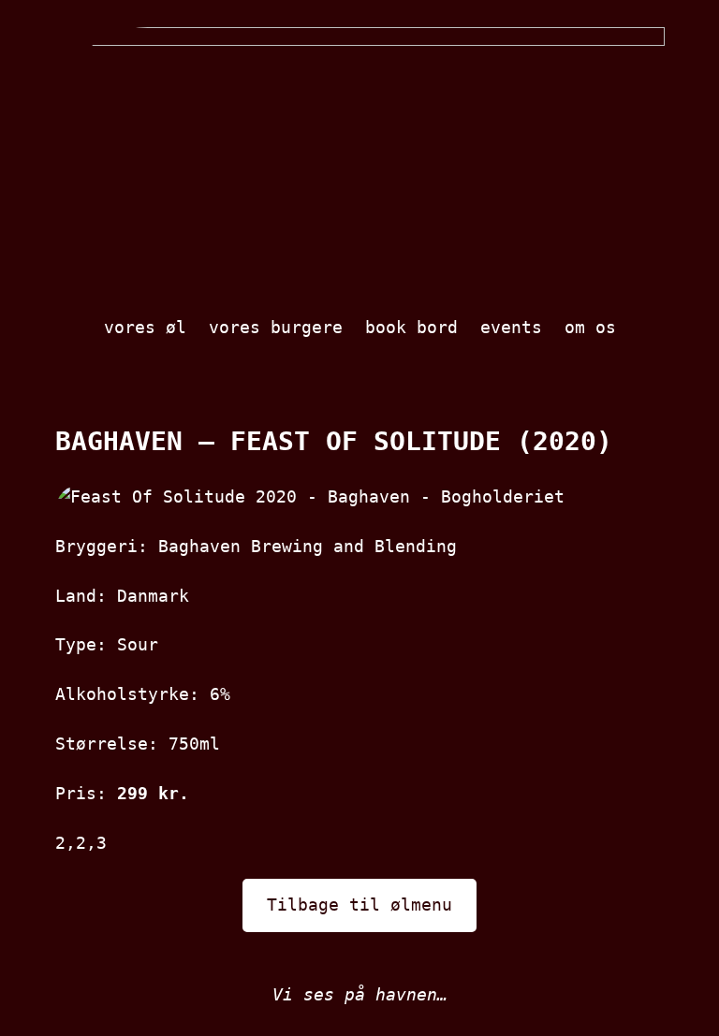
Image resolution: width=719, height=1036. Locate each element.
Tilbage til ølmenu (359, 904)
